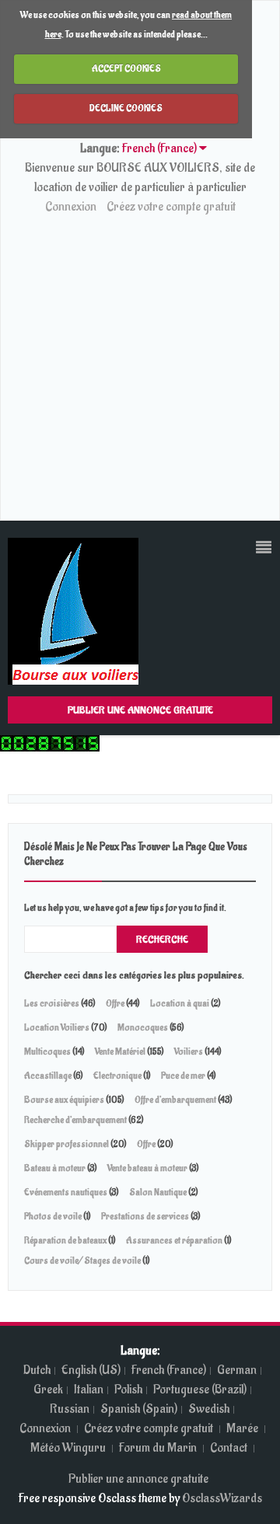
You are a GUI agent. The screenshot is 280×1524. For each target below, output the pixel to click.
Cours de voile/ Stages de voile (82, 1260)
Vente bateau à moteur (148, 1168)
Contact (230, 1447)
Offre (115, 1003)
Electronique (117, 1075)
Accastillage (48, 1075)
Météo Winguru (68, 1447)
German (237, 1370)
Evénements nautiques (65, 1192)
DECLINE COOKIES (126, 108)
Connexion (70, 206)
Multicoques (47, 1051)
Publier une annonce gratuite (140, 710)
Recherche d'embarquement (75, 1120)
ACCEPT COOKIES (126, 68)
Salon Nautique (158, 1192)
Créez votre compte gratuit (171, 206)
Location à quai (179, 1003)
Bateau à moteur (55, 1168)
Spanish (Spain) (138, 1409)
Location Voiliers (56, 1027)
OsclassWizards (222, 1498)
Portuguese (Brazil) (200, 1389)
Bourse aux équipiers (64, 1099)
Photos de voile (53, 1216)
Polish (128, 1389)
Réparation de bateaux (66, 1240)
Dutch (37, 1370)
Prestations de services (145, 1216)
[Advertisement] (140, 364)
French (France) (168, 1370)
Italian (88, 1389)
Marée (242, 1428)
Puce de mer (184, 1075)
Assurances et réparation (174, 1240)
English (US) (91, 1370)
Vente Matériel (120, 1051)
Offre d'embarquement (175, 1099)
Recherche (162, 939)
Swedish (208, 1409)
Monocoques (142, 1027)
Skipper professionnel (66, 1144)
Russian (69, 1409)
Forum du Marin (159, 1447)
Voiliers (188, 1051)
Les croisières (51, 1003)
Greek (48, 1389)
